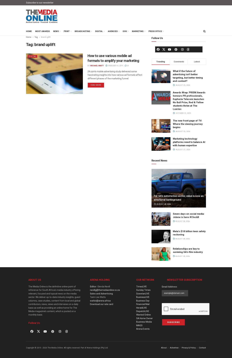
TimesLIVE (141, 286)
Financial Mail (142, 304)
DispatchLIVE (142, 311)
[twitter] (164, 49)
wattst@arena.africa (100, 300)
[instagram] (182, 49)
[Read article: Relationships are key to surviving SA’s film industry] (161, 254)
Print (67, 31)
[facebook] (158, 49)
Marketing (137, 31)
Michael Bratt (97, 66)
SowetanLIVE (142, 293)
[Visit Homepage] (42, 16)
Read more (97, 84)
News (56, 31)
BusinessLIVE (142, 297)
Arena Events (143, 329)
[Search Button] (204, 31)
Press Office (155, 31)
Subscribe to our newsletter (40, 2)
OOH (125, 31)
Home (29, 31)
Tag (36, 37)
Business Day (142, 300)
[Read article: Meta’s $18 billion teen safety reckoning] (161, 236)
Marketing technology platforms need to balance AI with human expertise (189, 142)
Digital (99, 31)
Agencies (113, 31)
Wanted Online (143, 314)
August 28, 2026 (163, 204)
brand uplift (46, 37)
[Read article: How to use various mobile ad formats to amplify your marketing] (54, 74)
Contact (202, 348)
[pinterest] (176, 49)
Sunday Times (143, 290)
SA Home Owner (144, 318)
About (164, 348)
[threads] (188, 49)
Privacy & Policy (189, 348)
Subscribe (173, 322)
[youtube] (169, 49)
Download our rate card (101, 304)
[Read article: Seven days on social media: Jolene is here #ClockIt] (161, 219)
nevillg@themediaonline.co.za (105, 290)
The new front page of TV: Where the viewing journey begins (188, 124)
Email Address (169, 286)
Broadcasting (82, 31)
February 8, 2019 (115, 66)
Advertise (174, 348)
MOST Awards (42, 31)
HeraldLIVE (141, 308)
